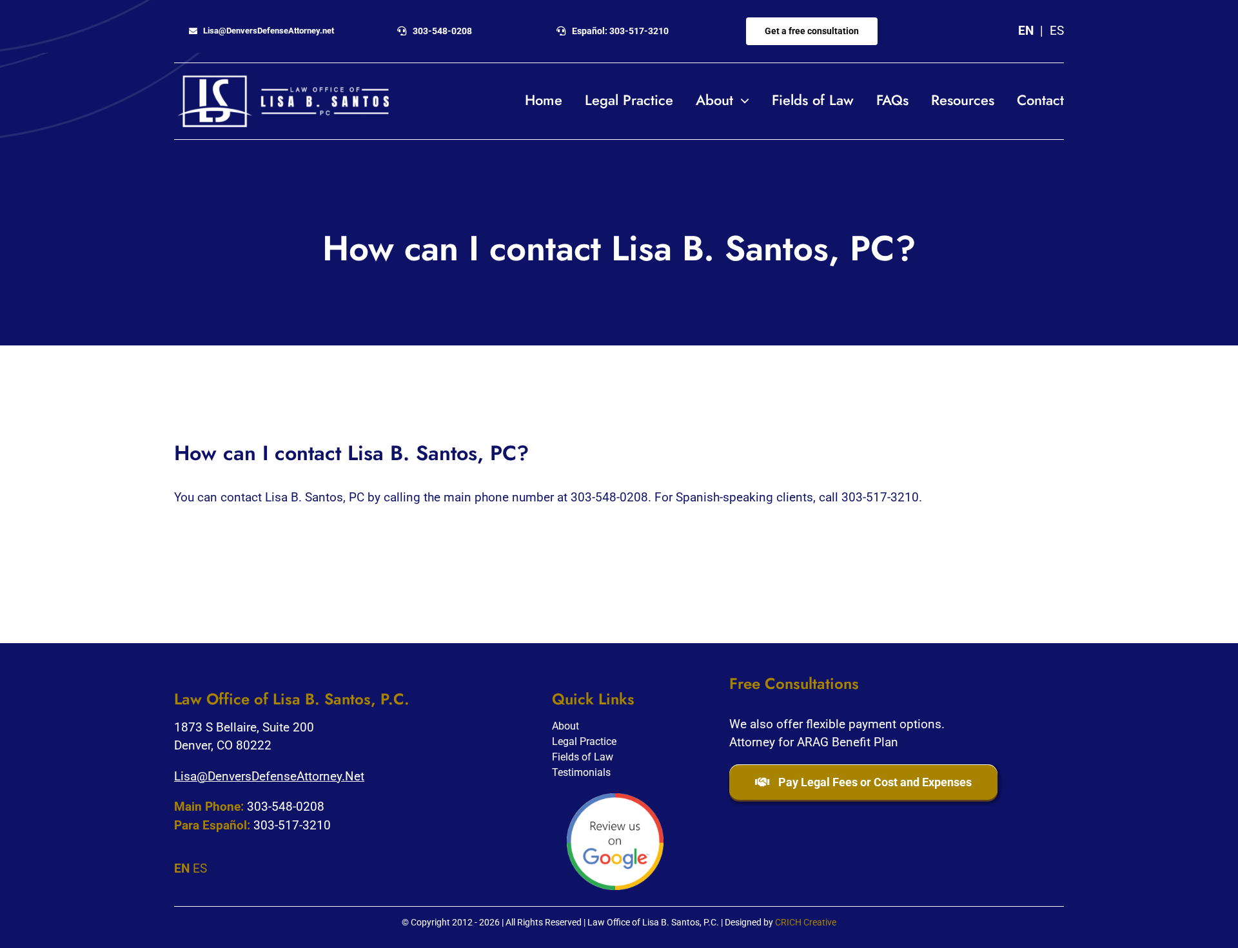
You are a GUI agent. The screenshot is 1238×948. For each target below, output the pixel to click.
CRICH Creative (805, 922)
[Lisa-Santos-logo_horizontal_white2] (283, 79)
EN (1026, 30)
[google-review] (615, 799)
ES (1057, 30)
